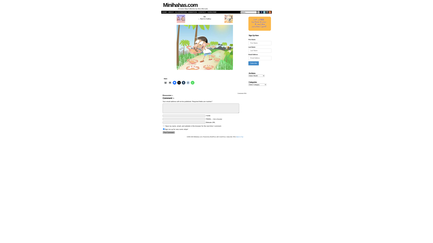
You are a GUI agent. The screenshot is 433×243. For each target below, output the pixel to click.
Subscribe (212, 12)
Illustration (181, 12)
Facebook (261, 12)
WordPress (213, 136)
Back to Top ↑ (240, 136)
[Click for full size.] (205, 69)
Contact (202, 12)
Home (164, 12)
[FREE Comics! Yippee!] (259, 30)
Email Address (253, 54)
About (171, 12)
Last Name (251, 47)
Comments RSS (242, 93)
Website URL (210, 122)
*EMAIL (214, 119)
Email (267, 12)
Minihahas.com (180, 5)
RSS (270, 12)
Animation (192, 12)
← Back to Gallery (204, 19)
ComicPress (222, 136)
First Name (252, 39)
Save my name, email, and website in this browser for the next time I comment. (193, 126)
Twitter (264, 12)
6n (205, 17)
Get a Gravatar (217, 119)
